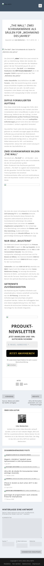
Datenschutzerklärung (22, 362)
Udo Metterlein (20, 40)
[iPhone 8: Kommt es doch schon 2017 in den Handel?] (22, 479)
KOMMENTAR (7, 518)
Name (5, 541)
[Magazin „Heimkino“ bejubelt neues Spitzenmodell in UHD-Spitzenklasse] (22, 455)
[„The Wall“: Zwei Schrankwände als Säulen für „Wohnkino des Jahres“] (22, 50)
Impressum (36, 564)
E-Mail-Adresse (21, 542)
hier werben (16, 564)
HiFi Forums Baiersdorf (23, 71)
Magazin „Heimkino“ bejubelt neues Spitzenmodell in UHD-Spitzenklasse (17, 460)
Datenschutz (26, 564)
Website (32, 541)
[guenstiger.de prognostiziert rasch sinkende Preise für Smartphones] (22, 491)
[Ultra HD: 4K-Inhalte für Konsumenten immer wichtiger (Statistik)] (22, 467)
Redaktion (7, 564)
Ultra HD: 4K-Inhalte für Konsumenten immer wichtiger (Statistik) (21, 472)
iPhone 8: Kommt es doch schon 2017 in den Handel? (20, 484)
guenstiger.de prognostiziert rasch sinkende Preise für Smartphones (21, 496)
